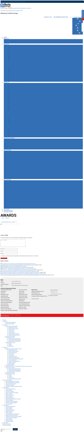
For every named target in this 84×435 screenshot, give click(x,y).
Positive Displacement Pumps (8, 288)
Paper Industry (10, 185)
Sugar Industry (11, 183)
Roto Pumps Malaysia (12, 40)
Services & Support (9, 138)
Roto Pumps (7, 315)
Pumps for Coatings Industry (6, 300)
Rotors (12, 76)
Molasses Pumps (22, 307)
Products (6, 44)
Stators (12, 78)
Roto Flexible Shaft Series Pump (17, 101)
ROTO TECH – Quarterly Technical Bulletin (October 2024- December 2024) (18, 270)
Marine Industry (11, 205)
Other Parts (13, 80)
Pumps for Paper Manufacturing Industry (9, 310)
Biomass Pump (14, 107)
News (2, 285)
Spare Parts (34, 289)
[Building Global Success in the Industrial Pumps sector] (13, 266)
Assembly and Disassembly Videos (15, 148)
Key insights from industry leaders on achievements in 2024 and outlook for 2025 (19, 272)
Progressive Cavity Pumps (13, 45)
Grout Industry (10, 177)
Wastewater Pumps (4, 294)
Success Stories (8, 211)
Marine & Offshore (11, 167)
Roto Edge (6, 209)
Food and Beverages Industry (13, 194)
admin (13, 221)
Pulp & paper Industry (12, 151)
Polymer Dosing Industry (12, 175)
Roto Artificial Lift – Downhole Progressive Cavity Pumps (18, 114)
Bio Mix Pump (13, 110)
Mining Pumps (22, 299)
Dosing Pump (13, 52)
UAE (81, 33)
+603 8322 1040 (48, 17)
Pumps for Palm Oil (23, 308)
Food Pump (13, 54)
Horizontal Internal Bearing (16, 67)
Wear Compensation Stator (16, 136)
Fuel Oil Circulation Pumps (24, 302)
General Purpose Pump (15, 58)
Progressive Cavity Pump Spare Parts (39, 296)
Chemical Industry (11, 162)
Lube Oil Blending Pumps (24, 304)
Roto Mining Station (12, 63)
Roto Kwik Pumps (14, 103)
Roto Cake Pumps (14, 90)
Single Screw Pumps (23, 297)
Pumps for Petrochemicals (24, 305)
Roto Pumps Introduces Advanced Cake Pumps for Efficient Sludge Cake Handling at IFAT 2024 (22, 275)
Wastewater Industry (12, 181)
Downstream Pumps (5, 305)
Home (2, 218)
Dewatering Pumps (4, 304)
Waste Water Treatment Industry (14, 169)
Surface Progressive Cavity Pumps (14, 84)
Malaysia (80, 30)
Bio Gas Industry (11, 171)
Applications (7, 150)
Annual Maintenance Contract (13, 141)
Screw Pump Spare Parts (37, 294)
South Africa (79, 25)
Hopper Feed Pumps (5, 307)
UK (81, 21)
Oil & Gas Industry (11, 156)
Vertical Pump (14, 56)
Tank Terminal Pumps (5, 297)
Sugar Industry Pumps (5, 299)
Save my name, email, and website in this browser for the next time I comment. (20, 256)
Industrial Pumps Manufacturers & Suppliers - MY (12, 10)
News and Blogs (8, 210)
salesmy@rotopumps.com (61, 17)
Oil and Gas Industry (12, 187)
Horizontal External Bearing (16, 69)
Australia (80, 19)
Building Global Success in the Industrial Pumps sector (13, 267)
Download (50, 295)
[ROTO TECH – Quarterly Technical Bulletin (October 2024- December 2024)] (18, 268)
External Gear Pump (23, 294)
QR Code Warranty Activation (13, 139)
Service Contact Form (12, 144)
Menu (2, 279)
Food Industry (10, 164)
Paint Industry (10, 192)
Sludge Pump (21, 292)
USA (81, 23)
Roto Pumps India (11, 42)
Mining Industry (11, 160)
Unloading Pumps (4, 296)
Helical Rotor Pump (23, 296)
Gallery (56, 295)
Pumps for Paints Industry (6, 308)
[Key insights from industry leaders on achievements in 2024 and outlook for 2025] (20, 271)
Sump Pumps (21, 300)
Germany (80, 28)
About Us (6, 38)
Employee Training (11, 146)
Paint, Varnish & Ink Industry (13, 158)
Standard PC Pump (14, 47)
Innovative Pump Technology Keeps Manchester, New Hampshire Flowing (17, 265)
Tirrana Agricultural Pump (16, 61)
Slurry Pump (21, 291)
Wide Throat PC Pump (15, 50)
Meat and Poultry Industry (13, 173)
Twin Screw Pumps (11, 65)
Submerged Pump (14, 97)
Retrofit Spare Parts (11, 74)
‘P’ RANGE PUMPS (11, 112)
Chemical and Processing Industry (14, 198)
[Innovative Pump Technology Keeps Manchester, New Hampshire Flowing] (18, 263)
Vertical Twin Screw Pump (16, 71)
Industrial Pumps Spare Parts (38, 291)
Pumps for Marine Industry (6, 302)
